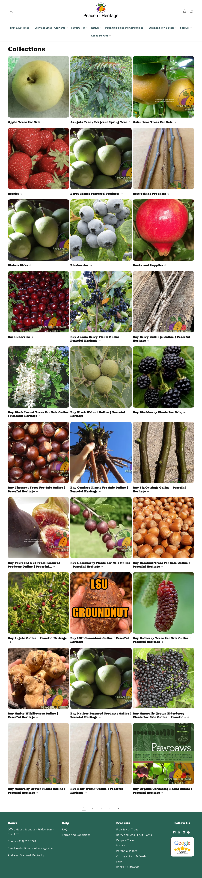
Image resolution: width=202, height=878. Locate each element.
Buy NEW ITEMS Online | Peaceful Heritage (96, 790)
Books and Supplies (148, 265)
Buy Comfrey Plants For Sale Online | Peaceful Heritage (99, 489)
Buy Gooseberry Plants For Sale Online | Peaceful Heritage (100, 564)
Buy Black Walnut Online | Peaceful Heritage (97, 413)
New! (119, 861)
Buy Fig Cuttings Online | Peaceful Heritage (159, 489)
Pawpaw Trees (125, 840)
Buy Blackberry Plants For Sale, (157, 412)
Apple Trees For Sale (24, 122)
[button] (11, 11)
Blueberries (79, 265)
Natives (121, 845)
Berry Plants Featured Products (94, 193)
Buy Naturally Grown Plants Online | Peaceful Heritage (36, 790)
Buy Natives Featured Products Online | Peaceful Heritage (101, 715)
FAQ (64, 829)
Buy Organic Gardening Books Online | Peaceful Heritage (162, 790)
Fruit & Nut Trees (127, 829)
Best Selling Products (149, 193)
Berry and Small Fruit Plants (134, 835)
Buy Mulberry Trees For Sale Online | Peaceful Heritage (162, 639)
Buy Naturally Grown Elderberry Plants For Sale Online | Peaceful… (159, 715)
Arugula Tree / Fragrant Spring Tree (98, 122)
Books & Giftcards (127, 867)
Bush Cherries (19, 336)
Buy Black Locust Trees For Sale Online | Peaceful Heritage (38, 413)
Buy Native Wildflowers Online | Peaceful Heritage (33, 715)
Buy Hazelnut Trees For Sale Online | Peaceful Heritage (161, 564)
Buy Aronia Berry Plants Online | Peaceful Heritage (96, 338)
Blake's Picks (18, 265)
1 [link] (84, 808)
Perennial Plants (126, 851)
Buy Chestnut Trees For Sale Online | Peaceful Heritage (36, 489)
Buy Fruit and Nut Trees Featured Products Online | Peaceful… (34, 564)
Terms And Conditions (76, 835)
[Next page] (118, 808)
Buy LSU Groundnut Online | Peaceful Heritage (99, 639)
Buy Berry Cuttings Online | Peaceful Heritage (161, 338)
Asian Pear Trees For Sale (153, 122)
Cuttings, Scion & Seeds (131, 856)
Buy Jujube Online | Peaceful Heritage (37, 638)
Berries (13, 193)
